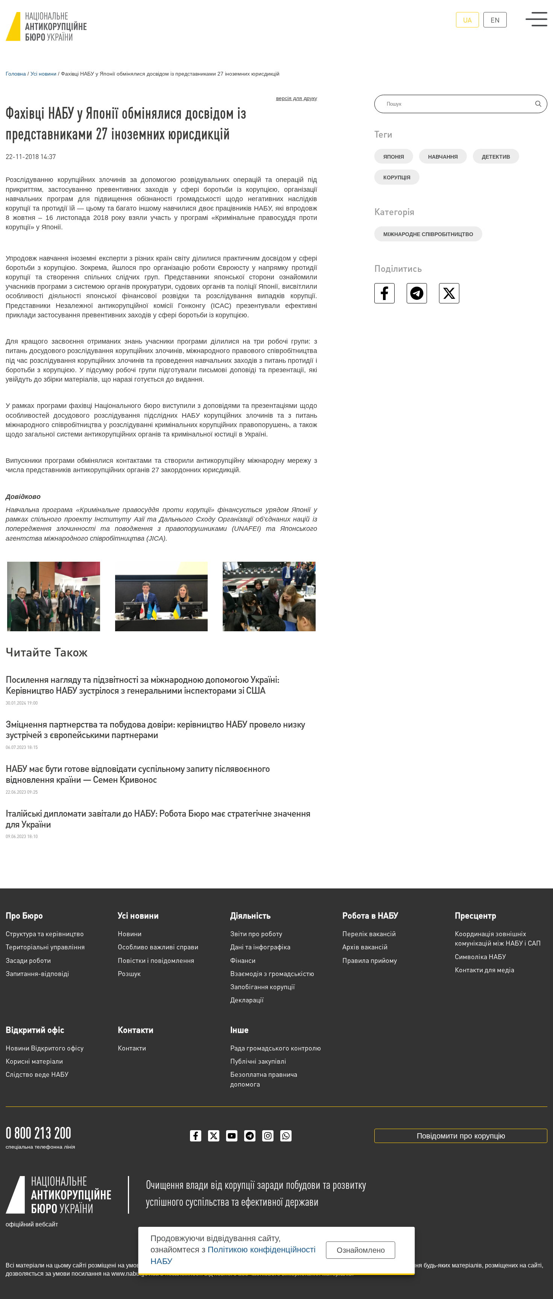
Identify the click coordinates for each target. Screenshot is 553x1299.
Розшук (129, 973)
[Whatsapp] (286, 1135)
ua (467, 19)
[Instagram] (267, 1135)
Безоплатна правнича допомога (263, 1079)
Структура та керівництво (45, 933)
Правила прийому (369, 960)
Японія (393, 157)
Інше (239, 1029)
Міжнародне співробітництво (428, 234)
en (495, 19)
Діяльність (250, 915)
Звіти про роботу (256, 933)
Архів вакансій (364, 946)
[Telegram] (249, 1135)
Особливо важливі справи (158, 946)
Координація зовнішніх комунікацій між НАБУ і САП (498, 938)
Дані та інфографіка (260, 946)
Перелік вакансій (369, 933)
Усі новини (138, 915)
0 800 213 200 (38, 1132)
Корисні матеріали (34, 1060)
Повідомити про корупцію (461, 1136)
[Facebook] (195, 1135)
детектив (496, 157)
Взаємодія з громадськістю (272, 973)
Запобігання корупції (262, 986)
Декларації (247, 999)
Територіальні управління (45, 946)
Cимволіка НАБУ (480, 956)
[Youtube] (231, 1135)
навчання (443, 157)
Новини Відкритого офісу (45, 1047)
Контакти (135, 1029)
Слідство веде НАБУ (37, 1074)
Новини (129, 933)
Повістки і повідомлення (156, 960)
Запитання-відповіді (37, 973)
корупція (396, 177)
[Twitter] (213, 1135)
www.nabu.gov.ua (135, 1273)
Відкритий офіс (35, 1029)
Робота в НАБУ (370, 915)
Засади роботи (28, 960)
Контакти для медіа (484, 969)
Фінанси (242, 960)
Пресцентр (475, 915)
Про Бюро (24, 915)
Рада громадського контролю (275, 1047)
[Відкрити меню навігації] (536, 19)
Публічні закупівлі (258, 1060)
